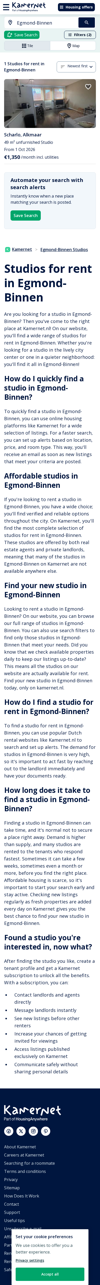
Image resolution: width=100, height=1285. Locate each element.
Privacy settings (30, 1260)
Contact (11, 1204)
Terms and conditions (25, 1171)
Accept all (50, 1274)
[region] (50, 1257)
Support (12, 1212)
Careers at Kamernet (24, 1155)
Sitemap (12, 1188)
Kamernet (22, 249)
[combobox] (38, 23)
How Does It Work (21, 1196)
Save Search (26, 215)
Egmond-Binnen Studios (64, 249)
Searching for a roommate (29, 1163)
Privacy (11, 1179)
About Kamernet (20, 1147)
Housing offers (79, 7)
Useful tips (14, 1220)
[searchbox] (45, 22)
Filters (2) (83, 34)
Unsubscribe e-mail (22, 1229)
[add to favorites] (88, 86)
